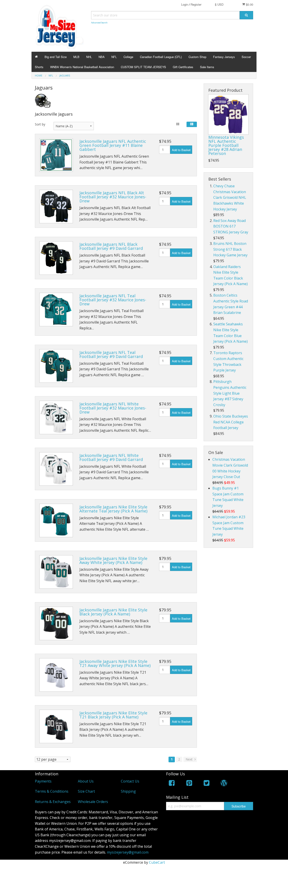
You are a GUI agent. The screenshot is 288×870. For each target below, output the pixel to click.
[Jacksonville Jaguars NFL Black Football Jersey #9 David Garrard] (56, 258)
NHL (89, 57)
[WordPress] (223, 783)
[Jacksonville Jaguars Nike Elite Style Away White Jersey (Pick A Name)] (56, 571)
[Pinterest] (189, 783)
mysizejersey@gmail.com (127, 852)
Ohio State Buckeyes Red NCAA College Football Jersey (230, 422)
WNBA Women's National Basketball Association (82, 67)
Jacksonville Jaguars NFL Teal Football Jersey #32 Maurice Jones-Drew (112, 299)
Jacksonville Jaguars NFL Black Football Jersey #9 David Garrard (111, 246)
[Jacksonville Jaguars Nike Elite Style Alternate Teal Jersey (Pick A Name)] (56, 520)
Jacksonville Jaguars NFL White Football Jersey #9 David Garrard (111, 457)
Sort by (40, 124)
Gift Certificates (183, 67)
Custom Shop (197, 57)
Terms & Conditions (51, 791)
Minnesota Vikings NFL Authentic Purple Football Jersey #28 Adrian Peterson (226, 145)
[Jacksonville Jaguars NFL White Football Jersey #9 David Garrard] (56, 468)
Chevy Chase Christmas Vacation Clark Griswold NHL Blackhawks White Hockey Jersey (229, 197)
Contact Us (130, 781)
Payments (43, 781)
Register (196, 4)
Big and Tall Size (56, 57)
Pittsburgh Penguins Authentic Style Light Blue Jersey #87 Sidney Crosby (229, 393)
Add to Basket (181, 150)
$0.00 (249, 4)
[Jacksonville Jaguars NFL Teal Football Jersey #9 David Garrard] (56, 365)
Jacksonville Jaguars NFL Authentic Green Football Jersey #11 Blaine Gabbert (112, 145)
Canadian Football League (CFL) (161, 57)
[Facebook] (171, 783)
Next (190, 759)
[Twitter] (206, 783)
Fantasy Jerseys (224, 57)
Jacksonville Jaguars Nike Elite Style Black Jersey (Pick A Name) (113, 612)
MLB (76, 57)
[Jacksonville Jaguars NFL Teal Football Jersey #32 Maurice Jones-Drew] (56, 309)
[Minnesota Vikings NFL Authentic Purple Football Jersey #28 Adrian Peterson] (228, 114)
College (128, 57)
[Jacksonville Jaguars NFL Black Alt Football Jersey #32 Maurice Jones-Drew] (56, 206)
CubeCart (157, 862)
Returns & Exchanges (53, 801)
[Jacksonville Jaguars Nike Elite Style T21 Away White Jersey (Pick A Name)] (56, 674)
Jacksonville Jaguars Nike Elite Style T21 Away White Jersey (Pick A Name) (115, 663)
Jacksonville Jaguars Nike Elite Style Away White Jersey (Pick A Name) (113, 560)
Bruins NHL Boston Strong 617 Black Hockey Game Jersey (230, 249)
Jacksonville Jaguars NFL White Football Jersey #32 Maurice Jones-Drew (112, 408)
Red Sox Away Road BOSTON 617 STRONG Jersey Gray (230, 226)
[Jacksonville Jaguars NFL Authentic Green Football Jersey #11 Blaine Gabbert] (56, 155)
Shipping (128, 791)
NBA (102, 57)
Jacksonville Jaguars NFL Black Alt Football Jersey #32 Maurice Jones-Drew (112, 197)
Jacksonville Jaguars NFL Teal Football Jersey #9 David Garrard (111, 354)
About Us (86, 781)
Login (184, 4)
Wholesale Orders (93, 801)
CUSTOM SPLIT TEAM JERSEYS (143, 67)
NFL (114, 57)
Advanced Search (99, 22)
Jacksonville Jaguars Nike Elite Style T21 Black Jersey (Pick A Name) (113, 715)
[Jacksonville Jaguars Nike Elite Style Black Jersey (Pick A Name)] (56, 623)
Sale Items (207, 67)
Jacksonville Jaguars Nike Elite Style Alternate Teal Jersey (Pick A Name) (113, 509)
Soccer (246, 57)
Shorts (39, 67)
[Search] (246, 15)
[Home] (36, 57)
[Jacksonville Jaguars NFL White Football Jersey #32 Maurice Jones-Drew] (56, 417)
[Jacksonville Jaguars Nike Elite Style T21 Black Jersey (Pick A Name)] (56, 726)
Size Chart (86, 791)
